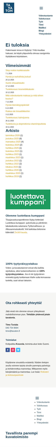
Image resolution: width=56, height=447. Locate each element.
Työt (41, 22)
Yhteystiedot (45, 34)
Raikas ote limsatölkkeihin (18, 111)
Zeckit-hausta (20, 232)
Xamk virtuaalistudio (15, 83)
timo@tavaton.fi (13, 331)
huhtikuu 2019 (12, 176)
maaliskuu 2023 (13, 157)
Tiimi (41, 25)
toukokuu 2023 (12, 151)
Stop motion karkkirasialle (17, 70)
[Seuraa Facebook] (8, 350)
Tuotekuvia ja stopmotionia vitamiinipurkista (26, 124)
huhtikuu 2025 (12, 148)
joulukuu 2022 (12, 160)
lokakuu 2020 (12, 167)
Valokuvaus (44, 19)
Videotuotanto (43, 402)
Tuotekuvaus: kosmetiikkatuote (20, 89)
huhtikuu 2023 (12, 154)
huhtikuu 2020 (12, 170)
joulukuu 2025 (12, 138)
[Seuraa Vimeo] (18, 350)
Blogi (41, 31)
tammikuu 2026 (13, 135)
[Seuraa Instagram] (13, 350)
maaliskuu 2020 (13, 173)
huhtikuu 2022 (12, 164)
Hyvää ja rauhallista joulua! (18, 77)
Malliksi (42, 28)
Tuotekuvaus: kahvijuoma (17, 117)
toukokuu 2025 (12, 145)
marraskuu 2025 (13, 142)
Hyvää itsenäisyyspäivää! (17, 105)
